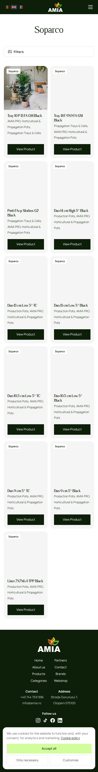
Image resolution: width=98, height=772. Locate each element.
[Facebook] (52, 720)
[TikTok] (45, 720)
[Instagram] (38, 720)
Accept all (49, 748)
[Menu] (90, 7)
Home (38, 660)
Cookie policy (70, 738)
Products (38, 674)
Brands (61, 674)
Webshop (60, 681)
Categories (39, 681)
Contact (61, 667)
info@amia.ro (31, 703)
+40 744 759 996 (32, 697)
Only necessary (27, 760)
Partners (60, 660)
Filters (19, 52)
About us (38, 667)
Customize (70, 760)
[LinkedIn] (60, 720)
